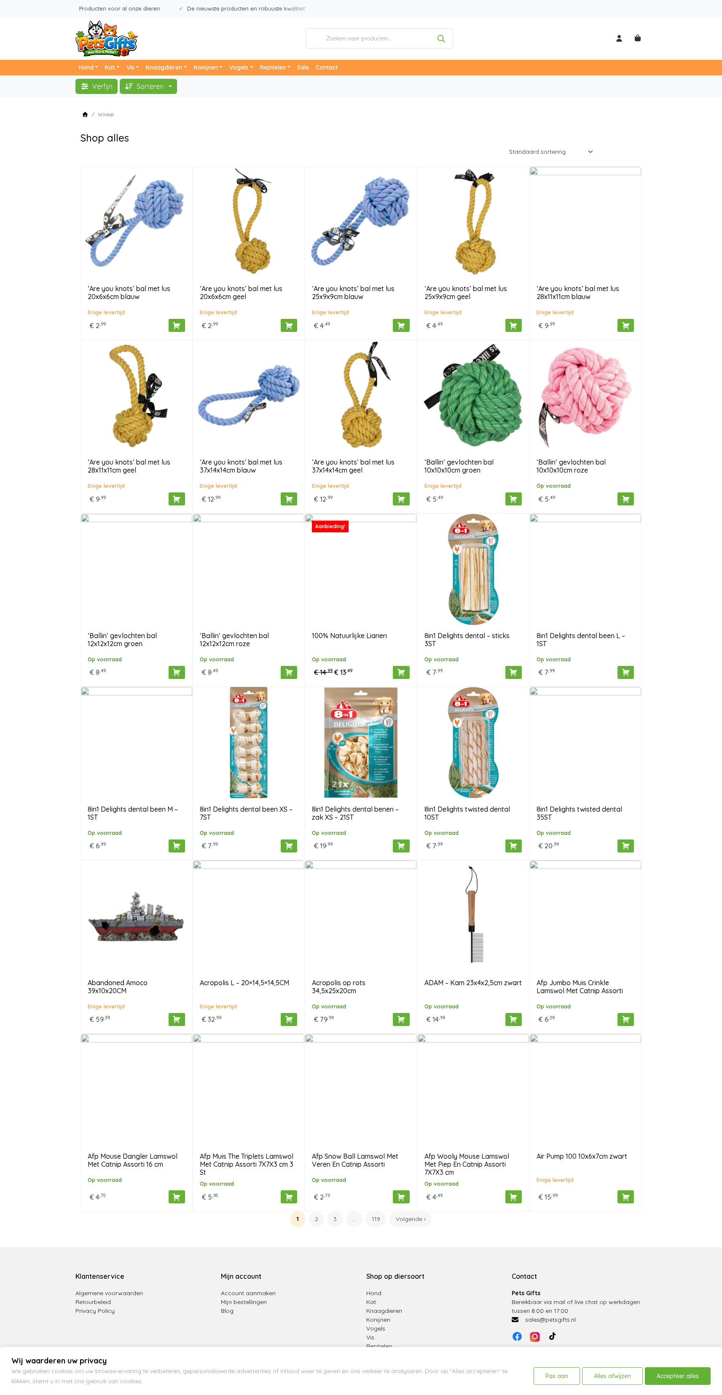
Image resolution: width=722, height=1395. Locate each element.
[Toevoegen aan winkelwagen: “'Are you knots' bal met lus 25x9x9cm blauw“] (401, 325)
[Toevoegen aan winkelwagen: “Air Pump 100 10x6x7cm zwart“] (625, 1197)
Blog (227, 1311)
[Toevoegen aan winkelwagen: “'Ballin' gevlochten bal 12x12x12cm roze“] (289, 672)
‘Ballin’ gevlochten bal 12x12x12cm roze (234, 639)
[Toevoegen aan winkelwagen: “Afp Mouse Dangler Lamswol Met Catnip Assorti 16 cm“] (176, 1197)
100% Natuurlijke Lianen (349, 635)
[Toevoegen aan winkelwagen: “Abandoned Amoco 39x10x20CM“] (176, 1019)
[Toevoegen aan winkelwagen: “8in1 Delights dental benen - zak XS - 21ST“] (401, 846)
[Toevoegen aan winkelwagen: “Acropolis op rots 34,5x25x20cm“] (401, 1019)
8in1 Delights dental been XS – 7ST (246, 813)
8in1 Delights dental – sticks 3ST (467, 639)
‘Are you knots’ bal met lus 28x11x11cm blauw (578, 292)
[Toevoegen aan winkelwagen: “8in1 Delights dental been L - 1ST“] (625, 672)
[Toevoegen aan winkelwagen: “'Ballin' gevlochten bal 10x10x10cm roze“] (625, 499)
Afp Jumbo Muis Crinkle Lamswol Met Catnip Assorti (580, 986)
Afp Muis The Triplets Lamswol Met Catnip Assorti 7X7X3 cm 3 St (246, 1164)
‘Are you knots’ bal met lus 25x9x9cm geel (465, 292)
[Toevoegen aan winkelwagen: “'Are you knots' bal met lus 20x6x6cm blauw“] (176, 325)
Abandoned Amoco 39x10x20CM (118, 986)
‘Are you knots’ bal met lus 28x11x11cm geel (129, 466)
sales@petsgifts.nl (550, 1319)
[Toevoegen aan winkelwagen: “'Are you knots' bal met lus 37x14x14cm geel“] (401, 499)
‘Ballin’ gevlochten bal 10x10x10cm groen (459, 466)
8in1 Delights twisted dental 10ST (467, 813)
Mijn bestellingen (244, 1302)
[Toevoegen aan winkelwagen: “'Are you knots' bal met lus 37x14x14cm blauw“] (289, 499)
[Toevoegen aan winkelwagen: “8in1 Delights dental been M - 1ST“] (176, 846)
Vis (130, 67)
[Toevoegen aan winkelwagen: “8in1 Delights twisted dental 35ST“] (625, 846)
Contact (327, 67)
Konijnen (206, 67)
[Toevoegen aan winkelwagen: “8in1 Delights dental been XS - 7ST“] (289, 846)
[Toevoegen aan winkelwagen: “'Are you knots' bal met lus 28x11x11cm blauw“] (625, 325)
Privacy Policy (95, 1311)
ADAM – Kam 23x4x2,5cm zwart (473, 982)
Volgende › (411, 1219)
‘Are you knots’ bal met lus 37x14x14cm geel (353, 466)
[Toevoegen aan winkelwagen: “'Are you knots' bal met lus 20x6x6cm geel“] (289, 325)
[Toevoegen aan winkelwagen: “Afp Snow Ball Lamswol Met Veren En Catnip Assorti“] (401, 1197)
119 (376, 1219)
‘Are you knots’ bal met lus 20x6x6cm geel (241, 292)
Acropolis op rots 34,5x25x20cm (338, 986)
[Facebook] (517, 1336)
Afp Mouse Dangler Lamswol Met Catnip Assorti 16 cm (132, 1160)
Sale (303, 67)
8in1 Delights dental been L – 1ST (581, 639)
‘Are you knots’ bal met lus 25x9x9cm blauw (353, 292)
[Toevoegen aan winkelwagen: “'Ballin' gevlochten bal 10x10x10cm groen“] (513, 499)
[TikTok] (552, 1336)
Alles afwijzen (612, 1376)
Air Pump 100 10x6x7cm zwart (582, 1156)
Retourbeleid (93, 1302)
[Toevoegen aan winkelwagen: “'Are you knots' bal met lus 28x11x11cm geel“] (176, 499)
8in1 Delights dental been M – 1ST (133, 813)
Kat (110, 67)
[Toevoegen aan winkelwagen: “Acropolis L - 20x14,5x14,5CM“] (289, 1019)
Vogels (238, 67)
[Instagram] (534, 1336)
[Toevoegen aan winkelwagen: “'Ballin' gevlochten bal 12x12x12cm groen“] (176, 672)
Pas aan (556, 1376)
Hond (86, 67)
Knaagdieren (164, 67)
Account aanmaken (248, 1293)
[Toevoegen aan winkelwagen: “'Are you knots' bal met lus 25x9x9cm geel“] (513, 325)
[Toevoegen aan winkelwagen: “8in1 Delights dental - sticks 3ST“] (513, 672)
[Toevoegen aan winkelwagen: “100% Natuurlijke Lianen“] (401, 672)
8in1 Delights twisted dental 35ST (579, 813)
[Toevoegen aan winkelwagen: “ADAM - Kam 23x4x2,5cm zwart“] (513, 1019)
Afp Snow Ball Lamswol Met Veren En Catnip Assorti (355, 1160)
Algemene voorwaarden (109, 1293)
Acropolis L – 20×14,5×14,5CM (244, 982)
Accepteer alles (678, 1376)
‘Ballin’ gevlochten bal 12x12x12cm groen (122, 639)
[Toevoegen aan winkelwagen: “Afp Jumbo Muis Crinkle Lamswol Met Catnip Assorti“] (625, 1019)
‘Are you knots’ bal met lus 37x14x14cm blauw (241, 466)
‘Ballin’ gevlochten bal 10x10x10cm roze (571, 466)
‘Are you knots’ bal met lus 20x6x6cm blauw (129, 292)
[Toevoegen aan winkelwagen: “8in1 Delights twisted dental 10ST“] (513, 846)
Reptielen (273, 67)
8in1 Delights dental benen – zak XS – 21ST (355, 813)
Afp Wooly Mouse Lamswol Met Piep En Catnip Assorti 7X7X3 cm (466, 1164)
